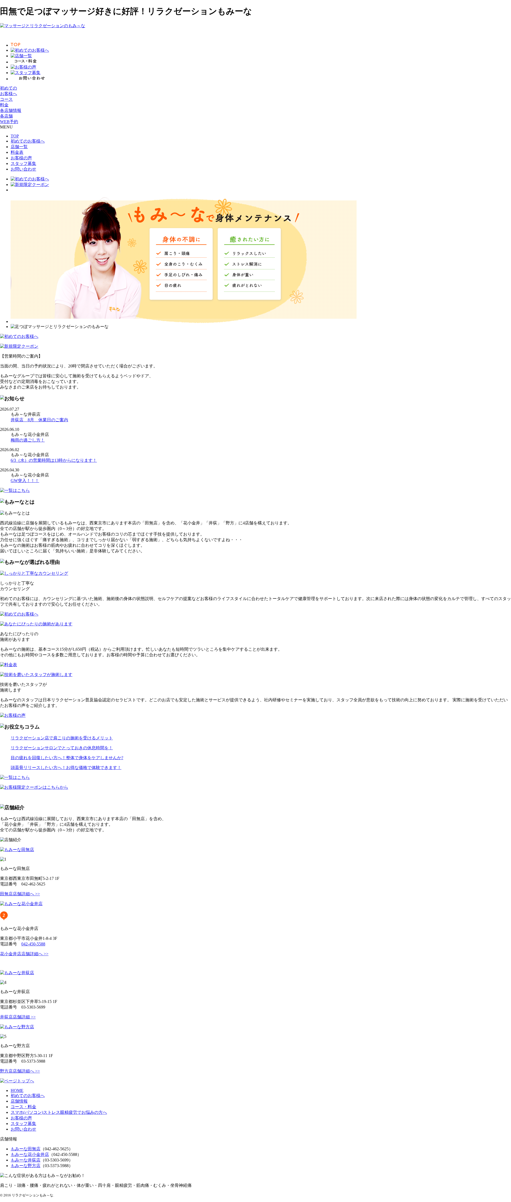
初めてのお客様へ (28, 141)
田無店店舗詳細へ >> (20, 894)
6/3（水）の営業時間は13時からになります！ (54, 460)
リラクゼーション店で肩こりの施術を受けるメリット (62, 738)
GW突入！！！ (25, 480)
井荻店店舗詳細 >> (18, 1017)
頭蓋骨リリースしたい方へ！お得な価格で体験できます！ (66, 767)
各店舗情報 (10, 110)
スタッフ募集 (23, 163)
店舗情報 (19, 1101)
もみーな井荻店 (25, 1160)
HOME (17, 1090)
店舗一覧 (19, 146)
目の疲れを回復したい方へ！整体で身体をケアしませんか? (67, 757)
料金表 (17, 152)
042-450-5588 (33, 944)
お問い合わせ (23, 169)
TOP (15, 136)
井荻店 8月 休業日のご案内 (39, 420)
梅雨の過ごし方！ (28, 440)
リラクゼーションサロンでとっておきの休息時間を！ (62, 748)
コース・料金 (23, 1106)
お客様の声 (21, 158)
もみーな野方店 (25, 1165)
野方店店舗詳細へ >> (20, 1071)
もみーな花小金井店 (30, 1154)
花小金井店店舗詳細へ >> (24, 954)
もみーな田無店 (25, 1149)
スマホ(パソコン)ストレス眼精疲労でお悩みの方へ (59, 1112)
